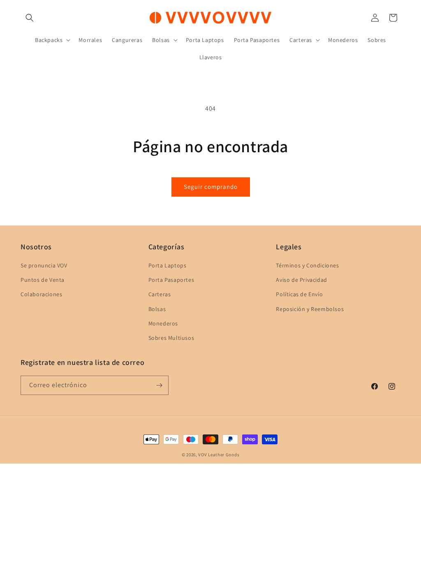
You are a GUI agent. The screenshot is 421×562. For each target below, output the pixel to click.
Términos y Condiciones (307, 265)
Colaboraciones (41, 294)
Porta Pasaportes (171, 279)
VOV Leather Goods (218, 454)
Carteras (159, 294)
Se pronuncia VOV (44, 265)
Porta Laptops (167, 265)
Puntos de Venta (43, 279)
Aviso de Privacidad (301, 279)
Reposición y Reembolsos (310, 309)
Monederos (163, 323)
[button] (30, 18)
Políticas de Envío (299, 294)
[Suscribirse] (159, 385)
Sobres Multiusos (171, 337)
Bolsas (157, 309)
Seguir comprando (211, 186)
